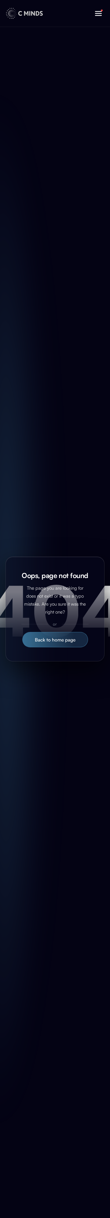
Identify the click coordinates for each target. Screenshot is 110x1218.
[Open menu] (98, 13)
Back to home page (55, 640)
